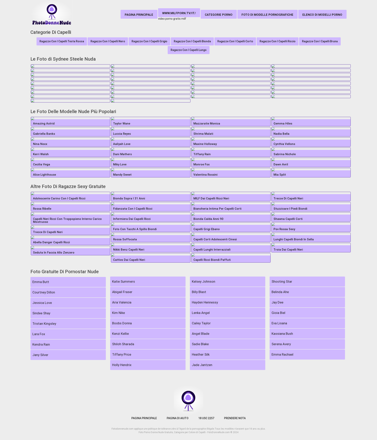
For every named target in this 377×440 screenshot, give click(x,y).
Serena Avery (281, 344)
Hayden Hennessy (205, 302)
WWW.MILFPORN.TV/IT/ (179, 13)
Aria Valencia (121, 302)
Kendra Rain (41, 344)
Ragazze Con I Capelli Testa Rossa (61, 41)
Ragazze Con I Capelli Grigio (149, 41)
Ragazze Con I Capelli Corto (235, 41)
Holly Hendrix (121, 365)
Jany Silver (40, 355)
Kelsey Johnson (203, 281)
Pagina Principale (139, 15)
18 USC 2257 (206, 418)
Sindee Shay (41, 313)
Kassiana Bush (282, 334)
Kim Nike (118, 313)
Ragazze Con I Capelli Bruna (320, 41)
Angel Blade (200, 334)
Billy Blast (199, 292)
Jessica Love (42, 303)
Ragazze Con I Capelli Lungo (189, 50)
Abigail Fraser (122, 292)
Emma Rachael (282, 354)
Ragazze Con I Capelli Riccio (278, 41)
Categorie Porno (218, 15)
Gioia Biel (278, 313)
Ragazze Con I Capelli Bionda (192, 41)
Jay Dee (277, 302)
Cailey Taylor (201, 323)
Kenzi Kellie (120, 334)
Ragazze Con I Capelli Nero (108, 41)
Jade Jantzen (202, 365)
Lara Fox (38, 334)
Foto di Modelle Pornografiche (267, 15)
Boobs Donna (122, 323)
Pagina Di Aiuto (177, 418)
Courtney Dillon (43, 292)
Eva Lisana (279, 323)
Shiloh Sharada (123, 344)
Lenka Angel (201, 313)
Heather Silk (201, 354)
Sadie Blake (200, 344)
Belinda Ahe (280, 292)
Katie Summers (123, 281)
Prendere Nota (235, 418)
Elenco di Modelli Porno (322, 15)
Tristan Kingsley (44, 324)
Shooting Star (282, 281)
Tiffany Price (121, 354)
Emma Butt (40, 282)
